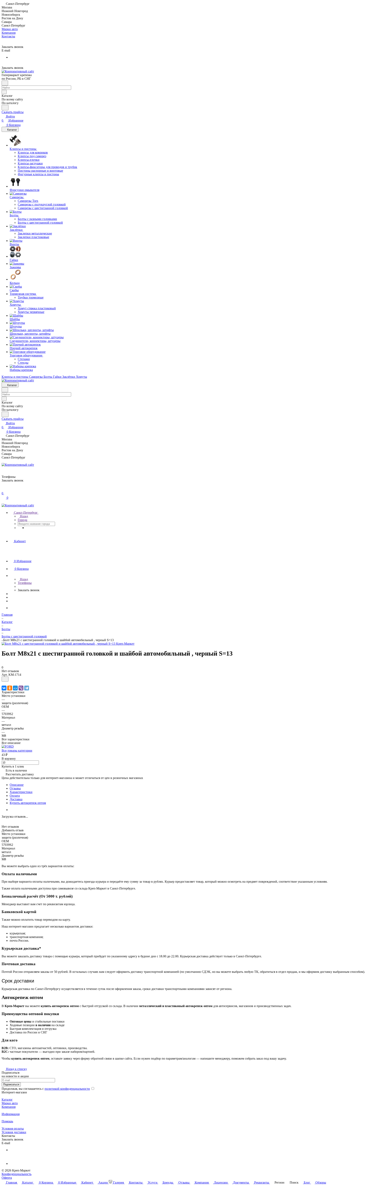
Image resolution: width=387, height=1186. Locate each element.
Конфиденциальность (16, 1174)
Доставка (16, 799)
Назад (23, 516)
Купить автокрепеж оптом (28, 803)
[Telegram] (26, 688)
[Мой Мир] (15, 688)
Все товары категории (17, 750)
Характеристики (21, 792)
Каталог (7, 1099)
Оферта (7, 1177)
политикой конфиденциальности (67, 1088)
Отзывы (15, 788)
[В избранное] (5, 679)
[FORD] (8, 746)
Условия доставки (14, 1132)
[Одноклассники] (9, 688)
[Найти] (5, 107)
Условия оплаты (13, 1128)
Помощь (7, 1121)
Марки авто (10, 1103)
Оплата (15, 795)
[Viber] (21, 688)
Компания (9, 1107)
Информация (11, 1114)
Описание (17, 784)
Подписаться (11, 1084)
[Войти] (3, 489)
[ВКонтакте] (4, 688)
